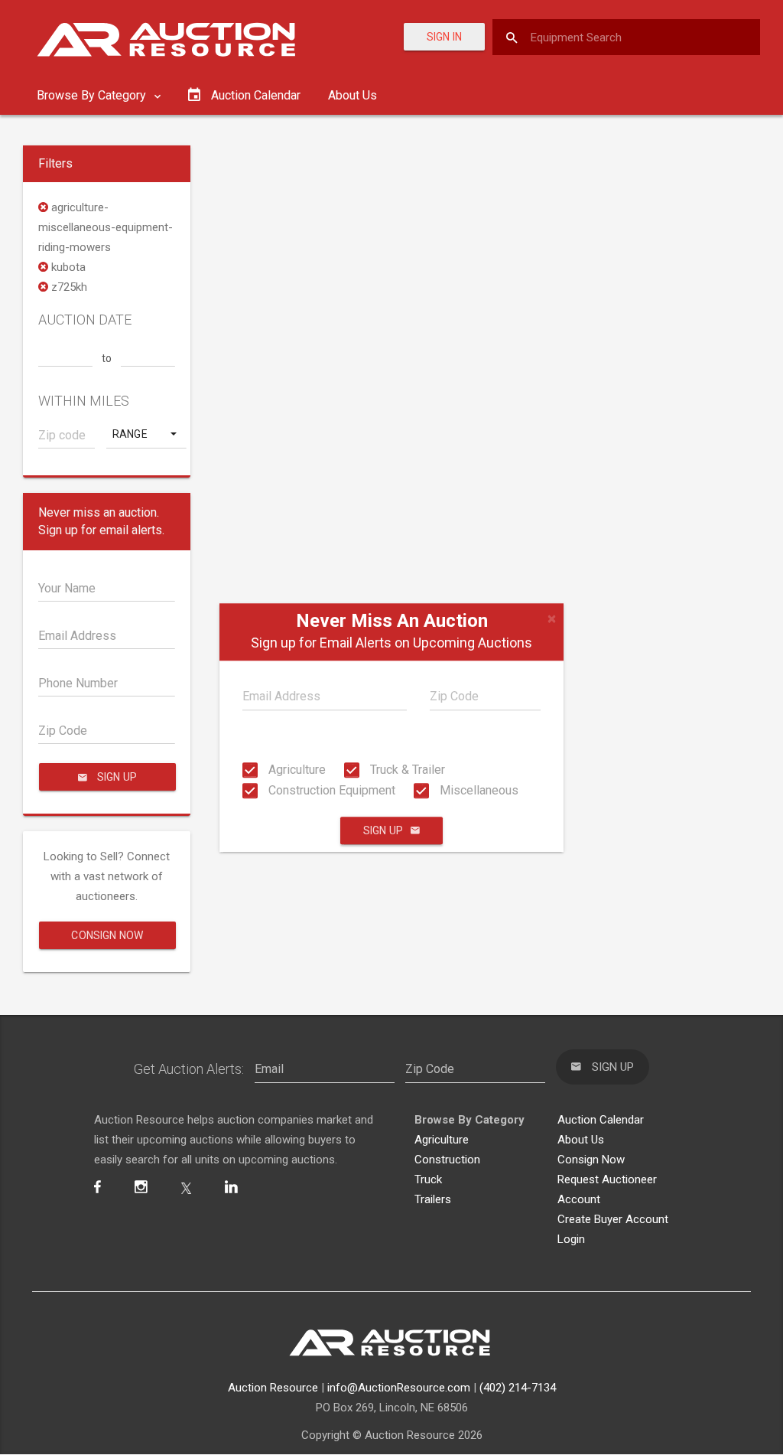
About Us (352, 95)
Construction (447, 1159)
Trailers (432, 1199)
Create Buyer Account (612, 1219)
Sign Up (383, 830)
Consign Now (107, 935)
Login (571, 1239)
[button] (146, 434)
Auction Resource (273, 1388)
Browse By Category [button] (93, 95)
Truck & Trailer (406, 769)
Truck (428, 1179)
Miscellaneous (477, 790)
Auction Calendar (600, 1120)
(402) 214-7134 (517, 1388)
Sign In (444, 37)
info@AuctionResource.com (398, 1388)
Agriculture (295, 769)
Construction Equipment (330, 790)
